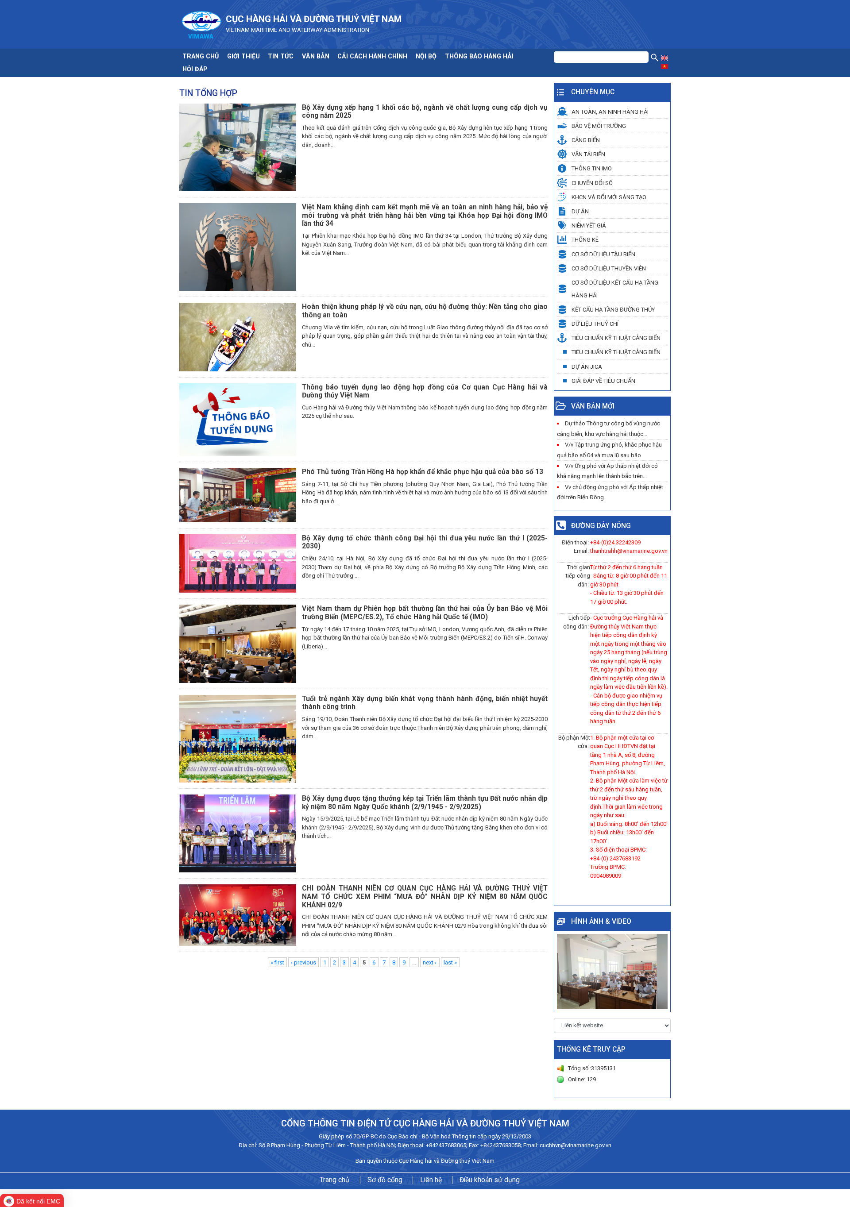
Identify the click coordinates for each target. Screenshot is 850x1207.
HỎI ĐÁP (195, 69)
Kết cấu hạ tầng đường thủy (613, 309)
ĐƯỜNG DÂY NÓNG (601, 526)
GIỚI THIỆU (243, 56)
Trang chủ (334, 1180)
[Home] (201, 23)
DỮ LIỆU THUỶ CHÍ (595, 323)
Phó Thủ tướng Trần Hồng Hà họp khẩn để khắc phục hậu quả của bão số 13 (422, 472)
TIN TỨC (281, 56)
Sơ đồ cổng (384, 1180)
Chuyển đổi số (592, 183)
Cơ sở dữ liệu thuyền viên (609, 268)
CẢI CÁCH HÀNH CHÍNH (372, 56)
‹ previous (303, 962)
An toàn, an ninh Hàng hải (610, 111)
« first (277, 962)
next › (430, 962)
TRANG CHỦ (200, 56)
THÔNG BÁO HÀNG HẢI (479, 56)
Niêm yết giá (589, 225)
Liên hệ (431, 1180)
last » (450, 962)
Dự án (580, 211)
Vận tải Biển (588, 154)
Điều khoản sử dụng (490, 1180)
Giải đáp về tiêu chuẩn (603, 381)
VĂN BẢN (315, 56)
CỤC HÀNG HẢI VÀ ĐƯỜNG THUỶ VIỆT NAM (314, 19)
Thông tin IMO (592, 168)
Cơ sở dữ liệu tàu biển (603, 254)
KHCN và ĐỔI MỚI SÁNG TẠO (609, 197)
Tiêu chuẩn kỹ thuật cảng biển (616, 338)
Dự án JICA (587, 366)
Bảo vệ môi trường (599, 126)
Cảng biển (586, 140)
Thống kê (585, 239)
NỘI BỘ (426, 56)
